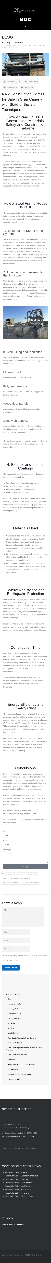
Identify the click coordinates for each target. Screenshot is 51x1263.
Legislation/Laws (14, 1014)
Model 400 (12, 1028)
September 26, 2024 (14, 82)
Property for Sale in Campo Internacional (21, 1176)
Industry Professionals (16, 1009)
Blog (9, 999)
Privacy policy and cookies (13, 1224)
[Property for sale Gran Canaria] (25, 10)
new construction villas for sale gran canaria (20, 882)
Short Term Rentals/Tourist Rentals (21, 1064)
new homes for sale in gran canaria (16, 887)
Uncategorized (13, 1069)
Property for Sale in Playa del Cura (19, 1196)
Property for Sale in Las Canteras (18, 1183)
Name (5, 831)
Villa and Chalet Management (19, 1074)
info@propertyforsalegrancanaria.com (19, 1136)
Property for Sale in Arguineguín (17, 1172)
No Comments (12, 87)
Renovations (12, 1060)
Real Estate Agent (15, 1043)
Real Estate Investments (17, 1055)
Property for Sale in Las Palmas (18, 1186)
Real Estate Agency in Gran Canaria (22, 1038)
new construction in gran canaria (15, 878)
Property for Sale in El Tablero (17, 1179)
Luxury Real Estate (15, 1019)
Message (7, 850)
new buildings (29, 87)
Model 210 (12, 1023)
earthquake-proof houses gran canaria (20, 874)
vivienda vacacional (15, 1079)
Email (5, 840)
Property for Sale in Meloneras (17, 1193)
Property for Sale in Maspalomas (18, 1189)
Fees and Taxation (15, 1004)
